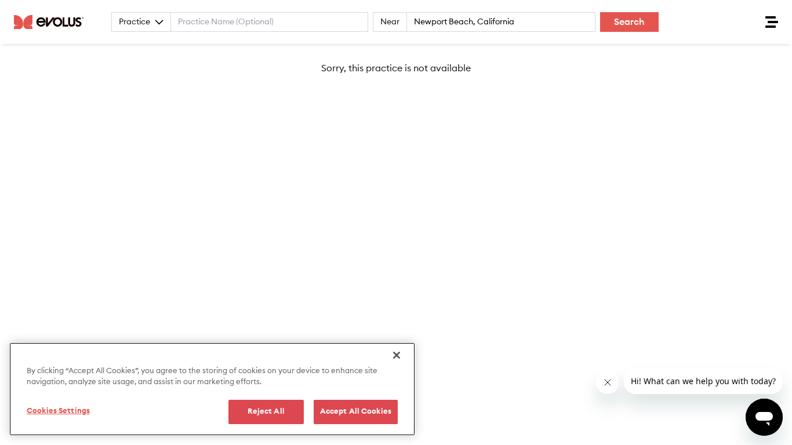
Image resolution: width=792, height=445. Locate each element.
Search (629, 22)
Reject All (266, 411)
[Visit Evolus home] (52, 22)
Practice (134, 22)
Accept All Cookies (355, 411)
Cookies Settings (58, 411)
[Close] (396, 355)
